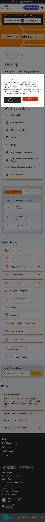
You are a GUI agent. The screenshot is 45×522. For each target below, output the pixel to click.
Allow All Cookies (30, 99)
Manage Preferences (12, 100)
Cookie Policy (22, 93)
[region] (22, 90)
